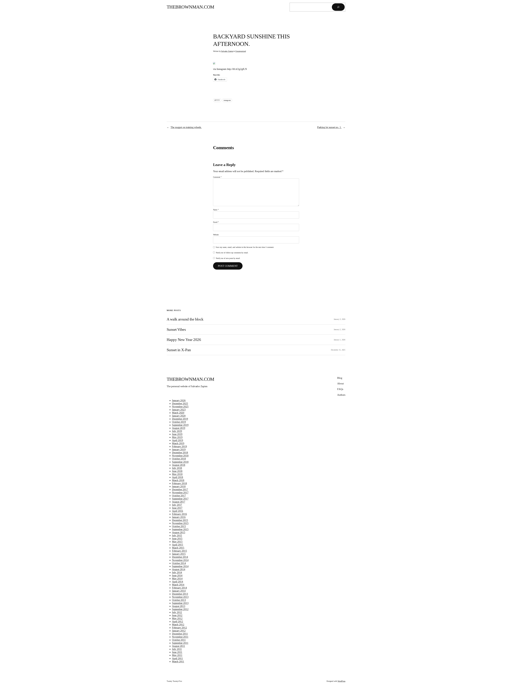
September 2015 (180, 529)
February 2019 (179, 446)
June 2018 (177, 471)
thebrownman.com (190, 7)
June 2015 (177, 538)
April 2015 (177, 544)
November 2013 (180, 597)
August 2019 (178, 428)
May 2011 (177, 655)
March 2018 (178, 480)
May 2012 (177, 618)
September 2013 (180, 603)
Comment (217, 177)
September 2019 (180, 425)
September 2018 (180, 461)
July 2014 (177, 572)
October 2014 (179, 563)
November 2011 (180, 636)
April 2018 (177, 477)
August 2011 (178, 646)
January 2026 (179, 400)
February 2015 (179, 550)
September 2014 (180, 566)
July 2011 (177, 649)
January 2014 (179, 590)
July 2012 (177, 612)
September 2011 (180, 643)
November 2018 (180, 455)
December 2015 (180, 520)
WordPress (341, 681)
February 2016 (179, 514)
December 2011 (180, 633)
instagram (227, 100)
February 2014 (179, 587)
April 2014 (177, 581)
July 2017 (177, 504)
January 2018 (179, 486)
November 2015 (180, 523)
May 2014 (177, 578)
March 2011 (178, 661)
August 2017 (178, 501)
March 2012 (178, 624)
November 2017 (180, 492)
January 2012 (179, 630)
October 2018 (179, 458)
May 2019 (177, 437)
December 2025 (180, 403)
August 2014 (178, 569)
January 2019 (179, 449)
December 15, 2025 (338, 350)
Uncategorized (240, 51)
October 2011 (179, 639)
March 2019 (178, 443)
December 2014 (180, 557)
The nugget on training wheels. (186, 127)
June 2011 (177, 652)
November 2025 (180, 406)
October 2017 (179, 495)
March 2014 (178, 584)
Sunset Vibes (176, 329)
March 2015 (178, 547)
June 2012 (177, 615)
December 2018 (180, 452)
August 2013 (178, 606)
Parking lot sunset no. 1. (329, 127)
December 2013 (180, 593)
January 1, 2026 (339, 340)
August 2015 (178, 532)
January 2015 (179, 553)
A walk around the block (185, 319)
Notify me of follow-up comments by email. (232, 253)
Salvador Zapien (227, 51)
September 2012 (180, 609)
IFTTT (217, 100)
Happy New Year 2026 (184, 339)
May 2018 (177, 474)
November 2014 (180, 560)
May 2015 (177, 541)
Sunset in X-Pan (179, 350)
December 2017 (180, 489)
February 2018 (179, 483)
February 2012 (179, 627)
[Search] (338, 7)
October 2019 (179, 421)
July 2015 (177, 535)
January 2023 (179, 409)
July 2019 (177, 431)
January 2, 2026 (339, 329)
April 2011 (177, 658)
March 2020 (178, 412)
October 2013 (179, 600)
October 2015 (179, 526)
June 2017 (177, 507)
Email (216, 222)
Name (216, 210)
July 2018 (177, 468)
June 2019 (177, 434)
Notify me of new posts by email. (228, 258)
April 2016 (177, 511)
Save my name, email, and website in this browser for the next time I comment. (245, 247)
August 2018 (178, 465)
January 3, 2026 (339, 319)
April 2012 (177, 621)
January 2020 (179, 415)
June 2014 (177, 575)
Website (216, 235)
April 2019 (177, 440)
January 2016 (179, 517)
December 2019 (180, 418)
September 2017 (180, 498)
